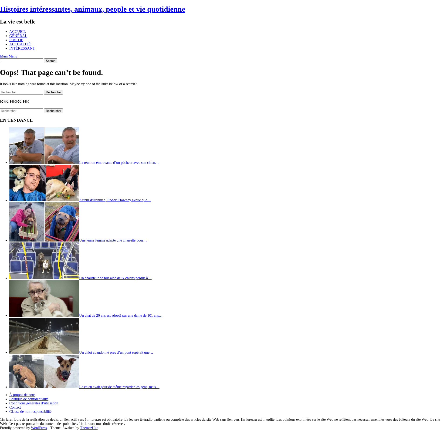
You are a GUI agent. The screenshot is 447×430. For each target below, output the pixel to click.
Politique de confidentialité (28, 399)
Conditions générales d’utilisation (33, 403)
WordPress (39, 428)
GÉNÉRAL (18, 36)
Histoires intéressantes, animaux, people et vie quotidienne (92, 9)
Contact (15, 407)
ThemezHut (89, 428)
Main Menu (8, 56)
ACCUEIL (17, 32)
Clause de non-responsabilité (30, 411)
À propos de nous (22, 395)
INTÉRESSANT (22, 48)
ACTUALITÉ (20, 44)
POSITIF (16, 40)
